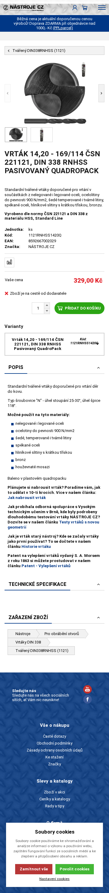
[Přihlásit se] (75, 7)
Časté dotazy (54, 736)
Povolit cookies (74, 869)
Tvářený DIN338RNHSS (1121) (41, 650)
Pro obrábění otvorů (62, 633)
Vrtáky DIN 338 (28, 642)
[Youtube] (87, 690)
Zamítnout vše (34, 869)
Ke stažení (54, 757)
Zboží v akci (54, 792)
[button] (8, 93)
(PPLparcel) (63, 28)
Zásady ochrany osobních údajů (55, 750)
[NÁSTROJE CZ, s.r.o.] (22, 7)
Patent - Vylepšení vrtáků (46, 566)
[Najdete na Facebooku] (87, 700)
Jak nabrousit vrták (27, 497)
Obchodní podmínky (54, 743)
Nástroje (22, 633)
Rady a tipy (54, 806)
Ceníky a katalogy (54, 799)
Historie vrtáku (36, 546)
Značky (54, 764)
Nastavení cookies (54, 879)
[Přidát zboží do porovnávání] (9, 262)
